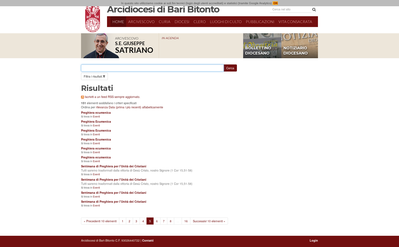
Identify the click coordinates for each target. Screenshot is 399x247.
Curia (164, 21)
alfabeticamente (152, 107)
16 (186, 221)
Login (314, 240)
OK (275, 3)
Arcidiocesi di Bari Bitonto (163, 9)
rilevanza (102, 107)
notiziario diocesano (295, 51)
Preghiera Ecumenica (96, 121)
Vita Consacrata (295, 21)
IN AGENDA (170, 38)
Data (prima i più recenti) (125, 107)
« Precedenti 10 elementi (100, 221)
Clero (199, 21)
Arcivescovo (141, 21)
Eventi (96, 116)
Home (118, 21)
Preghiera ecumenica (96, 112)
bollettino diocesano (258, 51)
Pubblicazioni (260, 21)
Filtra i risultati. (93, 76)
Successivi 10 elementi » (209, 221)
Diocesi (182, 21)
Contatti (148, 240)
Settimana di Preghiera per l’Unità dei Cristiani (113, 166)
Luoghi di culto (226, 21)
